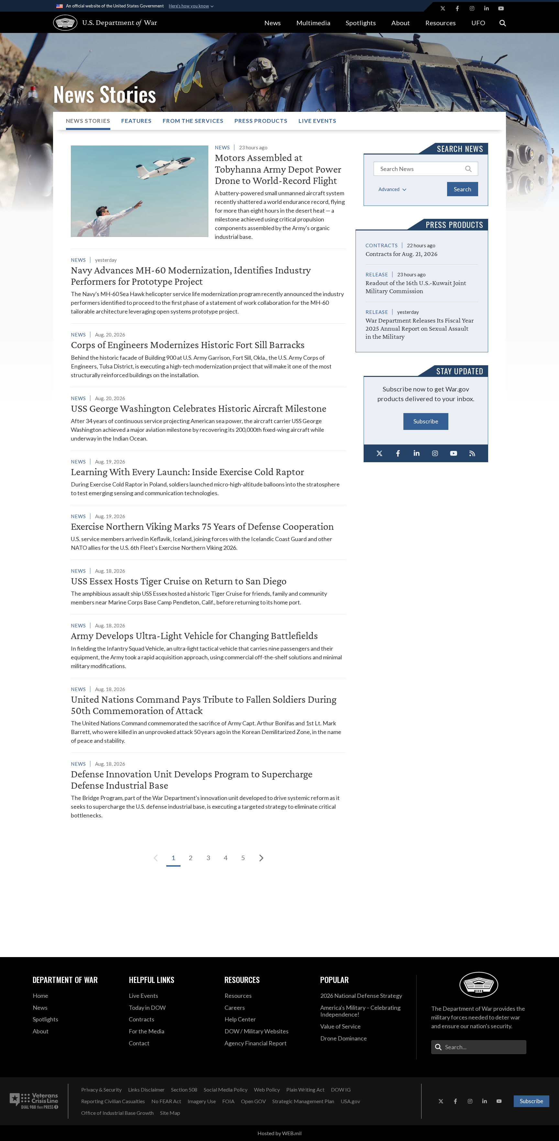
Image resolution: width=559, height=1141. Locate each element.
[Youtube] (453, 453)
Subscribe (425, 421)
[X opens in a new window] (443, 8)
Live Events (317, 120)
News (272, 23)
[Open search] (502, 22)
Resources (440, 23)
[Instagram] (435, 453)
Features (136, 120)
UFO (478, 23)
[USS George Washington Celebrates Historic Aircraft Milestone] (208, 418)
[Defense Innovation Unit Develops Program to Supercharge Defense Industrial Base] (208, 789)
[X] (379, 453)
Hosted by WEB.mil (279, 1133)
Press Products (261, 120)
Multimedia (313, 23)
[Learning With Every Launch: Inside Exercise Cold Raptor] (208, 477)
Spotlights (361, 23)
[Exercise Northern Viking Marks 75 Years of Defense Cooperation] (208, 532)
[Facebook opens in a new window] (457, 8)
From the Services (193, 120)
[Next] (261, 858)
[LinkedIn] (416, 453)
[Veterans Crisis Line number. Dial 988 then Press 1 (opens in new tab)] (34, 1101)
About (400, 23)
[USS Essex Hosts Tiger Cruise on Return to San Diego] (208, 586)
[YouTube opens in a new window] (501, 8)
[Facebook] (398, 453)
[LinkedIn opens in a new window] (486, 8)
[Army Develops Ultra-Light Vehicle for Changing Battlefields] (208, 645)
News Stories (88, 120)
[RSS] (472, 453)
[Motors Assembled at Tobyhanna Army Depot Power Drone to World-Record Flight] (208, 192)
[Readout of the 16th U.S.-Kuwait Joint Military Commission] (422, 279)
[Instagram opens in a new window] (472, 8)
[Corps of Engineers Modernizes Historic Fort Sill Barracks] (208, 354)
